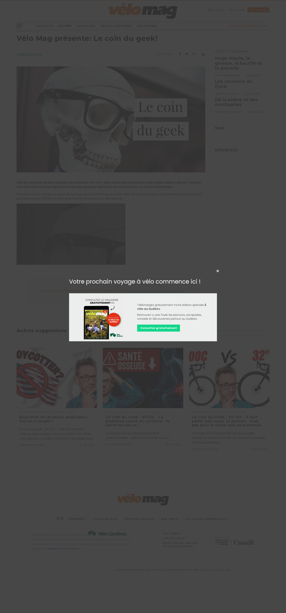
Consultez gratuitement (158, 328)
